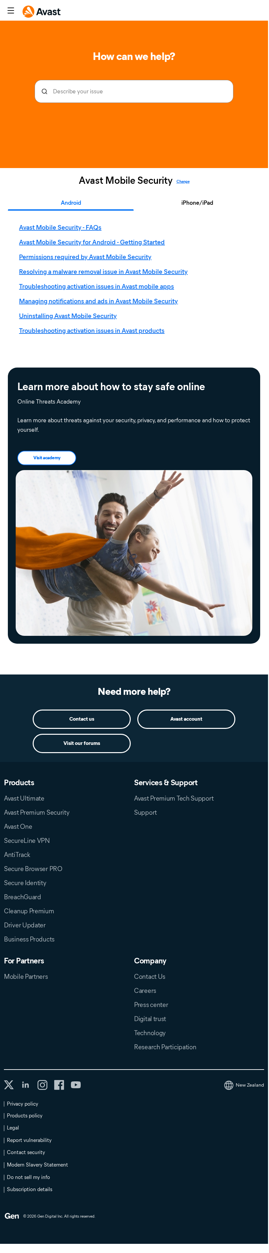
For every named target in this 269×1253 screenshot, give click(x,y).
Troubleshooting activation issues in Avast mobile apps (96, 286)
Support (145, 812)
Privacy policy (22, 1104)
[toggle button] (10, 11)
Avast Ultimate (24, 798)
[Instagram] (42, 1085)
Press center (151, 1005)
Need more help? (134, 691)
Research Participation (165, 1047)
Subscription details (29, 1189)
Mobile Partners (26, 976)
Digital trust (150, 1019)
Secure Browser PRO (33, 869)
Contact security (26, 1152)
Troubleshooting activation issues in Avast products (91, 330)
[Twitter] (9, 1084)
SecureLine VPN (27, 841)
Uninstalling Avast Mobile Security (68, 316)
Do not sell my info (28, 1177)
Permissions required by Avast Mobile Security (85, 257)
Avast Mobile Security (126, 180)
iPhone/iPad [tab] (197, 202)
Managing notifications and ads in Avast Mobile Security (98, 301)
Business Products (29, 939)
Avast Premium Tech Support (173, 798)
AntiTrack (17, 855)
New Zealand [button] (250, 1085)
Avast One (18, 826)
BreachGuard (22, 897)
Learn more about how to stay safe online (111, 386)
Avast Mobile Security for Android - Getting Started (92, 242)
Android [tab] (71, 202)
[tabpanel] (135, 279)
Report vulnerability (29, 1140)
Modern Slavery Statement (37, 1165)
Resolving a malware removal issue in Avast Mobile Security (103, 271)
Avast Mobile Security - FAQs (60, 227)
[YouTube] (76, 1085)
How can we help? (134, 56)
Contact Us (149, 976)
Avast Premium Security (36, 812)
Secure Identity (25, 883)
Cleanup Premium (29, 911)
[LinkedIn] (25, 1085)
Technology (150, 1033)
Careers (145, 991)
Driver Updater (25, 925)
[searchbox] (134, 91)
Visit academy (46, 458)
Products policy (24, 1115)
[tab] (135, 279)
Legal (13, 1128)
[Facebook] (59, 1085)
